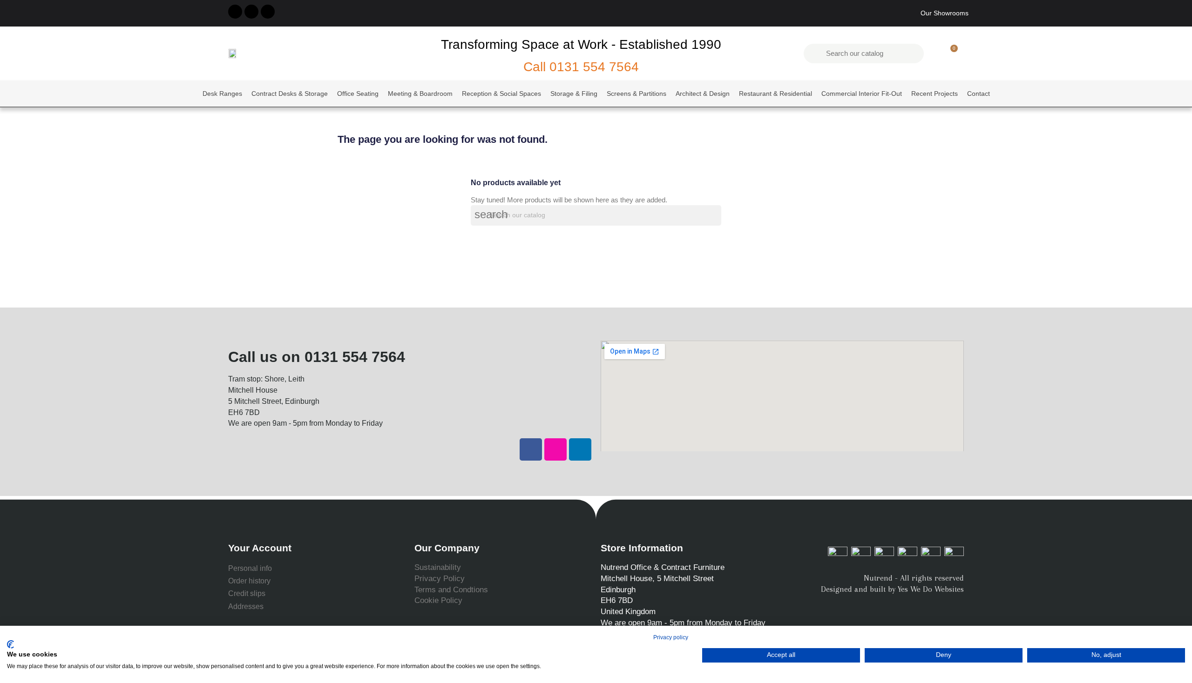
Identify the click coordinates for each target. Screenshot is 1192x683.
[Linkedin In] (268, 12)
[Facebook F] (235, 12)
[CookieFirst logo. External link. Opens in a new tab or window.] (10, 644)
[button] (950, 53)
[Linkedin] (580, 449)
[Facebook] (531, 449)
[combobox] (865, 53)
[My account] (934, 53)
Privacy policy (670, 637)
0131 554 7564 (594, 67)
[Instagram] (251, 12)
